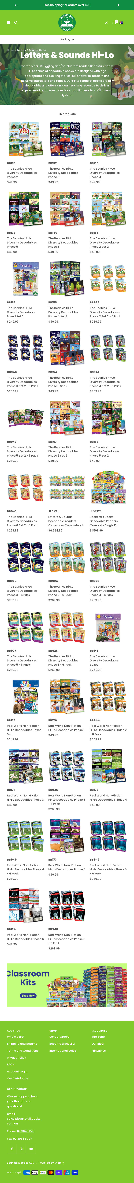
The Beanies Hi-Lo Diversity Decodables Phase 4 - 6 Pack (105, 591)
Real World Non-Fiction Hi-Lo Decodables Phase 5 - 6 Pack (108, 869)
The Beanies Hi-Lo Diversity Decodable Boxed (104, 660)
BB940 (12, 372)
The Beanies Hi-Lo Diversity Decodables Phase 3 (63, 173)
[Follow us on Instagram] (21, 1149)
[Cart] (114, 22)
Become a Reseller (62, 1044)
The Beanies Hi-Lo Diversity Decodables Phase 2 (22, 173)
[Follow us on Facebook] (12, 1149)
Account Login (17, 1071)
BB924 (53, 581)
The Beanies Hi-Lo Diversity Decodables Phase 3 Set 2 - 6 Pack (22, 382)
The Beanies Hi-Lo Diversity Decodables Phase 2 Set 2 (105, 242)
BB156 (94, 442)
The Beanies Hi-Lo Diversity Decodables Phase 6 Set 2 (63, 451)
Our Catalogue (17, 1078)
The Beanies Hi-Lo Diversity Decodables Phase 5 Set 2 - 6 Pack (22, 451)
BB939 (94, 302)
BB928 (53, 651)
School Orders (59, 1037)
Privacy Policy (16, 1058)
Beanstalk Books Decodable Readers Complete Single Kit (104, 521)
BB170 (52, 720)
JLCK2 (53, 511)
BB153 (94, 233)
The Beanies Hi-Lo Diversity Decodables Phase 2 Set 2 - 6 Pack (105, 312)
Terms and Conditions (23, 1051)
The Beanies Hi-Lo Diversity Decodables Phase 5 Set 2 (105, 451)
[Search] (15, 22)
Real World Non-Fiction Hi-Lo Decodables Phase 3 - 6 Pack (66, 799)
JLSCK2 (95, 511)
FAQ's (11, 1064)
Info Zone (98, 1037)
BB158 (11, 302)
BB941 (94, 372)
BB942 (12, 442)
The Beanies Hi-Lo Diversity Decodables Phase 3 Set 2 (63, 382)
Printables (99, 1051)
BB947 (94, 860)
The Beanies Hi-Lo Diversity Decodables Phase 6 (63, 242)
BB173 (52, 860)
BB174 (11, 929)
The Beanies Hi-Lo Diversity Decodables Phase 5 (22, 242)
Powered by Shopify (51, 1162)
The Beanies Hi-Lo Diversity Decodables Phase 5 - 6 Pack (22, 660)
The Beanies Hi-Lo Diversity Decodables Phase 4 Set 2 (63, 312)
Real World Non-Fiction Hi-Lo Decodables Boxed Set (24, 730)
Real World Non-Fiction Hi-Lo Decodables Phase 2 (66, 728)
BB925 (11, 581)
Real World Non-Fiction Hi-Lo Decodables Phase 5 (66, 867)
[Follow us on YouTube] (31, 1149)
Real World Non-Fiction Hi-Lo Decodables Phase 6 (25, 937)
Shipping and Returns (22, 1044)
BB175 (11, 720)
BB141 (94, 651)
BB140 (52, 233)
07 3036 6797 (22, 1139)
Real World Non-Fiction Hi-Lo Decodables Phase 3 (25, 797)
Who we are (15, 1037)
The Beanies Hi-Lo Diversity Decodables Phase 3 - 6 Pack (22, 591)
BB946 (12, 860)
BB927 (11, 651)
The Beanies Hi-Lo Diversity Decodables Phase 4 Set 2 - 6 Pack (105, 382)
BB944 (95, 720)
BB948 (53, 929)
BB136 (11, 163)
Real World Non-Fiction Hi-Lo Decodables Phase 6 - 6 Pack (66, 939)
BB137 (52, 163)
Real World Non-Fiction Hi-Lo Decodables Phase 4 (108, 797)
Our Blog (98, 1044)
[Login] (106, 22)
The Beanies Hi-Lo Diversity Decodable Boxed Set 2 (21, 312)
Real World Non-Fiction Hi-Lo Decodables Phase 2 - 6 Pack (108, 730)
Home (10, 50)
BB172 (94, 790)
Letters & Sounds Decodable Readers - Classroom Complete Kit (65, 521)
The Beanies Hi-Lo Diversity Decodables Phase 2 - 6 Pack (63, 591)
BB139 (11, 233)
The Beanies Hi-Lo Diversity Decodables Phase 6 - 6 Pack (63, 660)
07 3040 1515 (25, 1131)
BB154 (52, 372)
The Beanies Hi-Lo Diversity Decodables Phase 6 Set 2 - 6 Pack (22, 521)
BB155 (52, 302)
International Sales (62, 1051)
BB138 (94, 163)
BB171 (11, 790)
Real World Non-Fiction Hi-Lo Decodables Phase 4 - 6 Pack (25, 869)
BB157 (52, 442)
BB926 (94, 581)
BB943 (12, 511)
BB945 (53, 790)
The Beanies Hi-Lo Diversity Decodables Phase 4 (105, 173)
